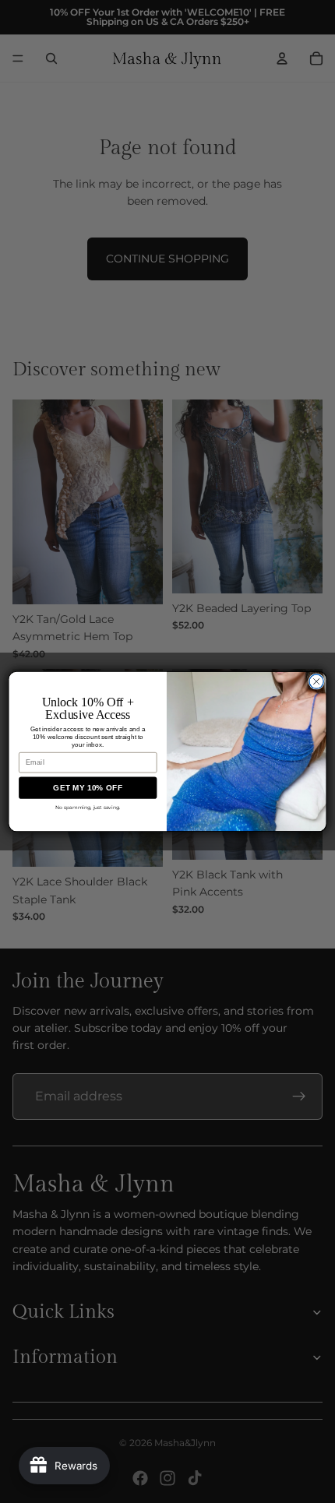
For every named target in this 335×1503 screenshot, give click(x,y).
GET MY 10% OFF (87, 788)
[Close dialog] (316, 681)
